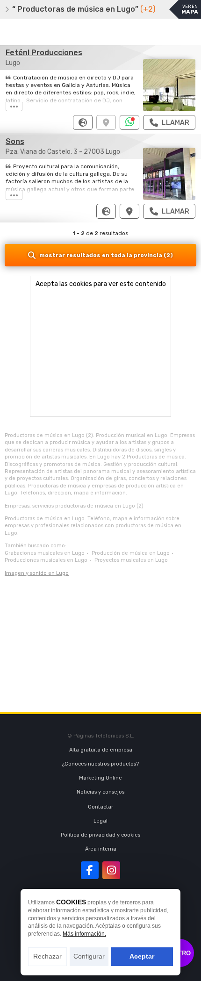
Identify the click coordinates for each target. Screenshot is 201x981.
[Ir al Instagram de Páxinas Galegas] (111, 870)
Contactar (100, 807)
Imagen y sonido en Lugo (37, 573)
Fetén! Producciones (44, 52)
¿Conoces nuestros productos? (100, 764)
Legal (100, 821)
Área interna (100, 849)
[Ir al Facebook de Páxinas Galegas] (90, 870)
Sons (15, 141)
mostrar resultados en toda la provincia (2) (106, 255)
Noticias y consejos (100, 792)
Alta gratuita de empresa (100, 750)
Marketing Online (100, 778)
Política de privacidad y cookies (100, 835)
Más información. (84, 934)
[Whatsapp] (130, 122)
